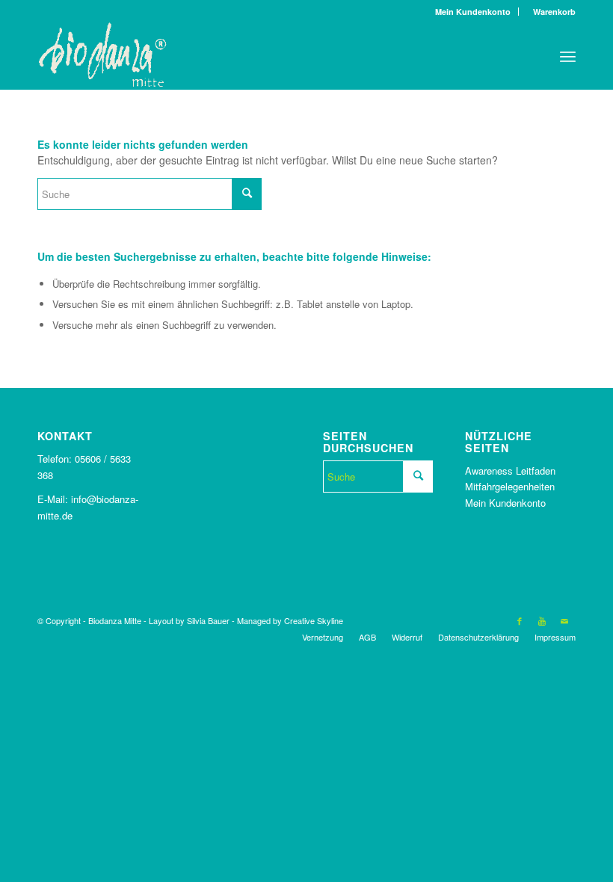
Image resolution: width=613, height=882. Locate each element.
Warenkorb (551, 11)
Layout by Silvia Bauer (189, 620)
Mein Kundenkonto (473, 11)
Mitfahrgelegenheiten (510, 486)
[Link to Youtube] (542, 620)
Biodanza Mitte (114, 620)
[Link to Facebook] (519, 620)
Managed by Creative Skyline (290, 620)
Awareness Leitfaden (510, 470)
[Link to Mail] (564, 620)
